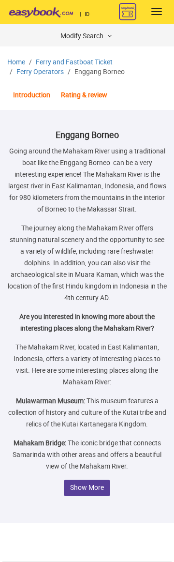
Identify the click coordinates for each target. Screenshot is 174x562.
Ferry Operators (40, 72)
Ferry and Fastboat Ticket (74, 62)
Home (16, 62)
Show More (87, 488)
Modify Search (82, 36)
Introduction (31, 95)
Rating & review (84, 95)
